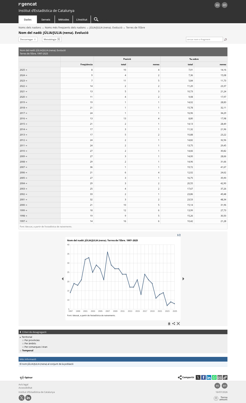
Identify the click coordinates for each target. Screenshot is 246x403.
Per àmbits (30, 343)
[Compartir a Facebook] (203, 377)
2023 (22, 80)
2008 (22, 161)
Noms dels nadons (30, 27)
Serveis (45, 19)
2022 (22, 86)
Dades (28, 19)
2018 (22, 107)
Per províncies (32, 340)
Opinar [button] (28, 377)
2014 (22, 129)
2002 (22, 194)
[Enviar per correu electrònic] (219, 377)
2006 (22, 172)
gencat (60, 5)
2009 (22, 156)
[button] (225, 377)
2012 (22, 140)
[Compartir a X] (198, 377)
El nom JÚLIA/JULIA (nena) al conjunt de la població (46, 364)
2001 (22, 199)
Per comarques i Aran (35, 346)
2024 (22, 75)
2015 (22, 123)
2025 (22, 69)
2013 (22, 134)
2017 (22, 113)
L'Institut (81, 19)
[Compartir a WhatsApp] (214, 377)
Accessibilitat (25, 387)
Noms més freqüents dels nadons (65, 27)
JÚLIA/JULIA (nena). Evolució (106, 27)
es (217, 5)
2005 (22, 177)
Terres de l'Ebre (135, 27)
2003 (22, 188)
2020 (22, 96)
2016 (22, 118)
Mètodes (63, 19)
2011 (22, 145)
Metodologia (50, 39)
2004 (22, 183)
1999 (22, 210)
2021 (22, 91)
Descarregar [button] (26, 39)
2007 (22, 167)
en (224, 5)
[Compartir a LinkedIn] (209, 377)
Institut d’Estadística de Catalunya (46, 10)
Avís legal (23, 384)
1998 (22, 215)
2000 (22, 204)
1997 (22, 221)
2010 (22, 150)
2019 (22, 102)
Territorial (27, 337)
